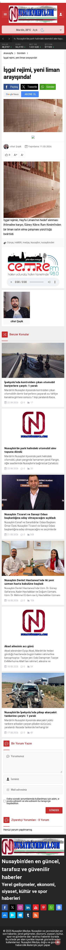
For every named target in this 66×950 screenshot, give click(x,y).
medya (26, 242)
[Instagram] (20, 907)
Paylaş (14, 86)
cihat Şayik (15, 146)
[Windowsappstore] (20, 915)
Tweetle (32, 86)
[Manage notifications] (58, 942)
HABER (18, 242)
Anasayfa (8, 53)
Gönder (50, 86)
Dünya (10, 242)
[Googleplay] (12, 915)
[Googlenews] (59, 907)
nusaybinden (47, 242)
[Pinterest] (43, 907)
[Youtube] (36, 907)
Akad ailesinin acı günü (28, 38)
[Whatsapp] (51, 907)
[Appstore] (5, 915)
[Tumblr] (28, 915)
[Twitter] (12, 907)
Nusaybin (35, 242)
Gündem (21, 53)
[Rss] (36, 915)
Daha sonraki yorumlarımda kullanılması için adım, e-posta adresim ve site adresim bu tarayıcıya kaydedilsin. (33, 801)
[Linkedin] (28, 907)
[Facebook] (5, 907)
